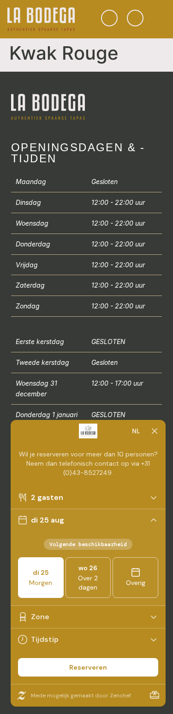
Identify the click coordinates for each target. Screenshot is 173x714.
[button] (159, 19)
